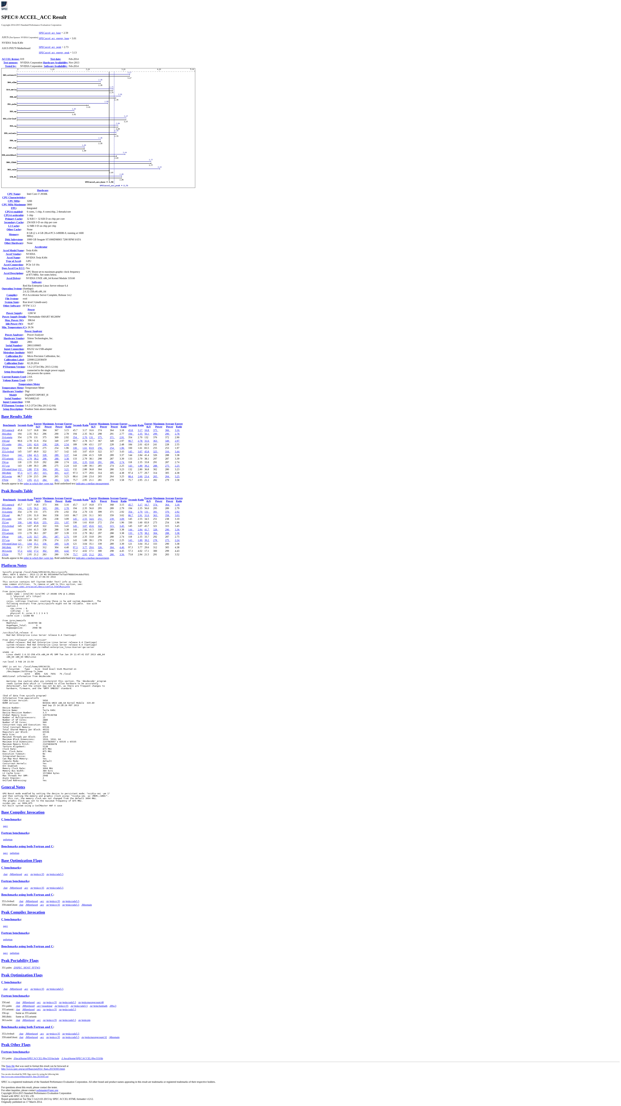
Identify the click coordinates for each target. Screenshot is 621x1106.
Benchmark (9, 425)
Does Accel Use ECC (13, 268)
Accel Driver (13, 278)
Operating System (11, 288)
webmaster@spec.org (47, 1090)
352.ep (5, 448)
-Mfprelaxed (15, 874)
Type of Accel (13, 261)
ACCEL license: (11, 59)
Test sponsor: (10, 62)
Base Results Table (16, 416)
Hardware (42, 190)
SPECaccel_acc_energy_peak (54, 52)
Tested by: (10, 66)
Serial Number (14, 345)
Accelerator (41, 247)
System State (12, 302)
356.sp (5, 462)
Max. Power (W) (14, 320)
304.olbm (6, 433)
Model (13, 342)
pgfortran (7, 839)
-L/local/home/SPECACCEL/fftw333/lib (82, 1058)
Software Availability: (55, 66)
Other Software (11, 305)
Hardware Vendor (14, 338)
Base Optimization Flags (21, 860)
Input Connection (13, 349)
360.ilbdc (6, 473)
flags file (10, 1066)
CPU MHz (13, 201)
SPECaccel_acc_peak (50, 47)
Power (31, 309)
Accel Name (13, 257)
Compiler (11, 295)
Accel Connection (13, 264)
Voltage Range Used (14, 380)
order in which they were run (38, 483)
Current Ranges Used (14, 376)
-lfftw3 (112, 1006)
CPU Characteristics (13, 197)
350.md (6, 441)
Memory (13, 234)
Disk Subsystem (13, 239)
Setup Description (14, 371)
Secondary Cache (13, 222)
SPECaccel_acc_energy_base (54, 38)
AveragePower (59, 425)
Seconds (22, 425)
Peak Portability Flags (19, 960)
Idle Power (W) (14, 323)
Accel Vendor (13, 254)
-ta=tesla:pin (84, 1020)
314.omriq (7, 437)
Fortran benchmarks (15, 833)
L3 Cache (13, 226)
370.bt (5, 480)
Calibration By (14, 356)
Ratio (30, 425)
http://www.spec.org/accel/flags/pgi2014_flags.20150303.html (33, 1069)
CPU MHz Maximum (13, 204)
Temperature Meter (29, 384)
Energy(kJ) (38, 425)
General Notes (13, 787)
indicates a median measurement (92, 483)
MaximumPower (48, 425)
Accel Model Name (13, 250)
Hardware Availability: (55, 62)
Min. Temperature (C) (14, 327)
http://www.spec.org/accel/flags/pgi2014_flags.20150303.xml (24, 1076)
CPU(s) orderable (13, 215)
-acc (26, 874)
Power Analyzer (33, 331)
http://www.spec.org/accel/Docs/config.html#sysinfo (37, 586)
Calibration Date (14, 363)
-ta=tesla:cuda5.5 (54, 874)
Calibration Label (14, 359)
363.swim (7, 476)
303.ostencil (8, 430)
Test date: (55, 59)
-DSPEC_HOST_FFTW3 (26, 967)
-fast (5, 874)
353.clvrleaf (8, 451)
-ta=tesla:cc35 (37, 874)
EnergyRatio (68, 425)
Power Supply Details (14, 316)
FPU (13, 208)
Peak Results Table (17, 491)
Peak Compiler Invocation (23, 912)
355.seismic (8, 458)
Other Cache (14, 229)
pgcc (5, 826)
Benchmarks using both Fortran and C (27, 846)
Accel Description (13, 273)
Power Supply (14, 313)
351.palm (6, 444)
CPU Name (13, 194)
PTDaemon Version (14, 366)
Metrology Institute (13, 352)
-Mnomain (86, 904)
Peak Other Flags (15, 1045)
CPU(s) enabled (13, 211)
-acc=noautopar (44, 1006)
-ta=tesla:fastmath (98, 1006)
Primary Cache (13, 218)
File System (11, 298)
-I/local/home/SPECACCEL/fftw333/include (36, 1058)
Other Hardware (13, 243)
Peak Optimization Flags (22, 975)
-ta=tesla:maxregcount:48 (91, 1002)
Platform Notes (14, 565)
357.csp (6, 465)
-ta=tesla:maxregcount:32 (94, 1037)
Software (37, 282)
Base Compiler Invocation (22, 812)
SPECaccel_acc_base (50, 32)
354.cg (5, 455)
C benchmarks (11, 819)
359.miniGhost (9, 469)
